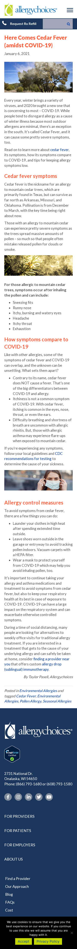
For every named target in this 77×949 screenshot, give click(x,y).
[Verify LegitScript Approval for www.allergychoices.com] (12, 753)
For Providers (19, 816)
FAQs (10, 902)
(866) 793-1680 (29, 784)
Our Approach (17, 886)
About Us (13, 859)
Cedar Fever (26, 696)
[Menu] (70, 10)
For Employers (19, 844)
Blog (9, 894)
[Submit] (68, 24)
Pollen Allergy (30, 701)
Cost (9, 910)
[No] (72, 933)
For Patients (17, 830)
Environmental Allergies (38, 690)
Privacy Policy (48, 941)
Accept (23, 941)
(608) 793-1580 (59, 784)
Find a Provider (17, 878)
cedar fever (59, 149)
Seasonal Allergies (57, 701)
